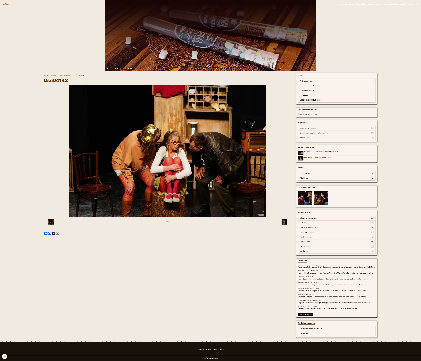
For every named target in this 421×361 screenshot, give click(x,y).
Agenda (352, 4)
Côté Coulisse (336, 173)
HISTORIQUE (304, 95)
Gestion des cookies (210, 358)
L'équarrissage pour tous (66, 75)
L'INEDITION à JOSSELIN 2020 (310, 100)
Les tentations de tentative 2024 (317, 157)
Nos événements (336, 237)
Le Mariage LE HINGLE (336, 232)
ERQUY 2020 (336, 246)
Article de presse (306, 81)
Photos (409, 4)
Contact (379, 4)
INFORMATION (336, 138)
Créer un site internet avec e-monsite (210, 350)
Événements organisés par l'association (336, 133)
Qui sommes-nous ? (307, 86)
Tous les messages (305, 314)
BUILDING (336, 223)
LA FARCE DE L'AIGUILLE (336, 227)
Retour (167, 222)
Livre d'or (343, 4)
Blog (358, 4)
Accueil (371, 4)
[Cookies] (4, 356)
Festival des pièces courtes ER (311, 329)
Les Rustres (336, 251)
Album (53, 75)
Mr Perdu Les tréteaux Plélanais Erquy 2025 (321, 152)
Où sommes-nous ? (307, 91)
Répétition (336, 178)
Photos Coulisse (336, 242)
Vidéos (364, 4)
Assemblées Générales (336, 128)
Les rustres (304, 333)
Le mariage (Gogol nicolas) (394, 4)
